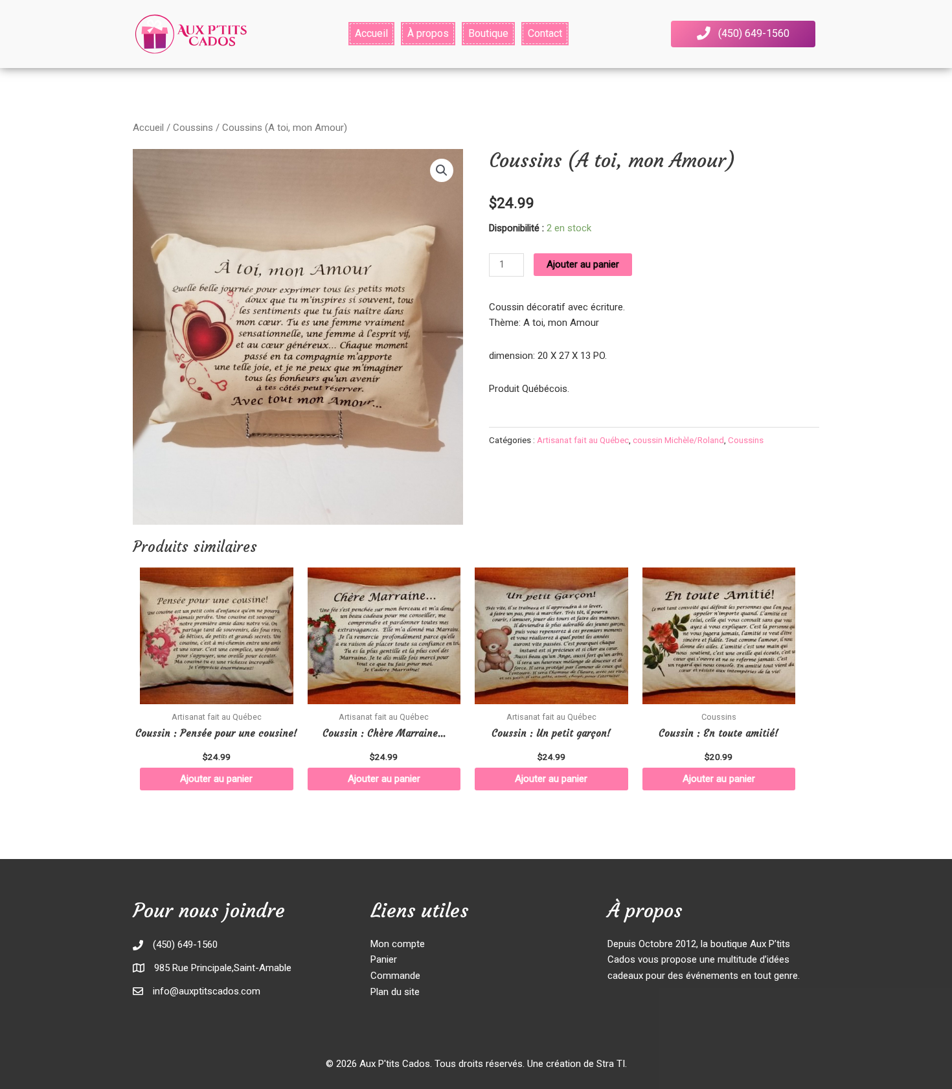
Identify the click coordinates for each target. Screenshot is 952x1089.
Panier (383, 959)
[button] (743, 34)
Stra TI (610, 1064)
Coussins (193, 127)
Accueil (148, 127)
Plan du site (395, 992)
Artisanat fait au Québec (583, 440)
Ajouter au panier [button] (216, 779)
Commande (395, 975)
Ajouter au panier (583, 264)
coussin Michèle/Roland (678, 440)
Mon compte (397, 944)
